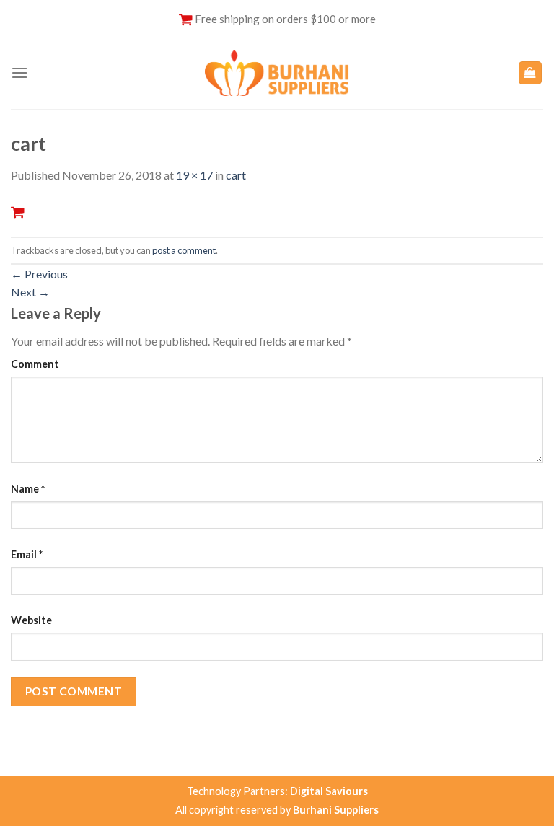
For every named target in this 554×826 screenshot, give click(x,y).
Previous (39, 274)
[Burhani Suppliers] (277, 72)
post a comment (184, 250)
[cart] (18, 211)
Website (31, 620)
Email (27, 554)
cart (236, 175)
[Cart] (530, 73)
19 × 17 (194, 175)
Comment (35, 364)
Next (30, 292)
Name (28, 489)
